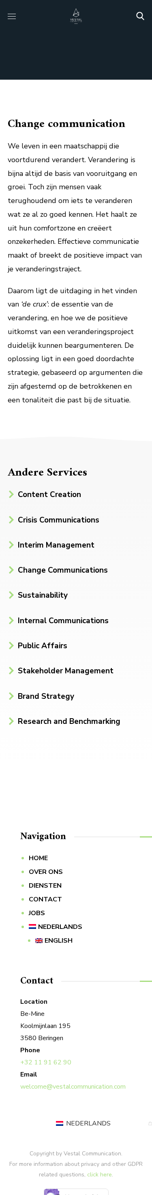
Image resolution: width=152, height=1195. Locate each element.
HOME (38, 858)
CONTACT (45, 899)
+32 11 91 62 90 (45, 1062)
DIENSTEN (45, 885)
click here (99, 1174)
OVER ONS (46, 871)
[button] (140, 16)
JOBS (37, 913)
